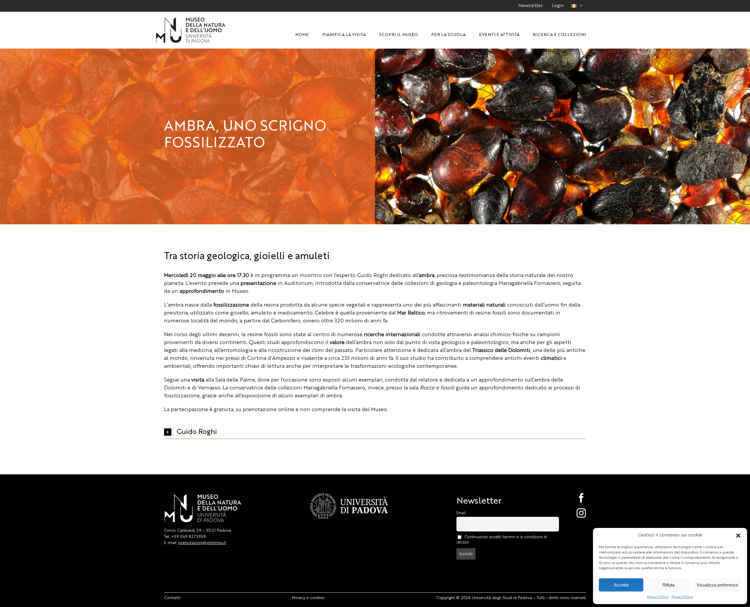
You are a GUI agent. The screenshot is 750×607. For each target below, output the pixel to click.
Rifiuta (668, 584)
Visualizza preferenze (717, 584)
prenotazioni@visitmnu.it (202, 543)
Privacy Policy (658, 597)
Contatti (172, 598)
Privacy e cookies (308, 598)
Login (558, 6)
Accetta (621, 584)
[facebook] (575, 497)
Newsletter (530, 6)
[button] (738, 535)
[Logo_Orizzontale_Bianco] (191, 19)
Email (461, 513)
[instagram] (575, 513)
